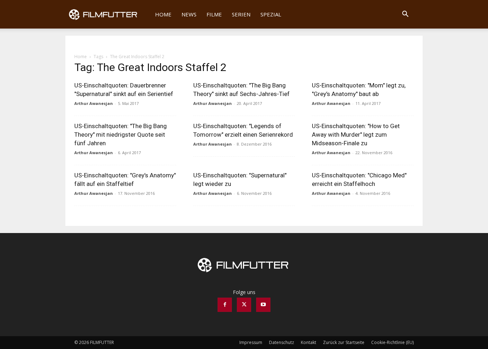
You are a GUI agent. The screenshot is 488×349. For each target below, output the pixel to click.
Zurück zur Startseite (343, 342)
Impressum (250, 342)
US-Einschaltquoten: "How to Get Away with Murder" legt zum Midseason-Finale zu (356, 134)
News (188, 14)
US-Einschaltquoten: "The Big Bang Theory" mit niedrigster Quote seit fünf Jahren (120, 134)
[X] (244, 305)
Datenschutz (281, 342)
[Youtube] (263, 305)
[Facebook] (225, 305)
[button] (405, 14)
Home (163, 14)
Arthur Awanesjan (93, 103)
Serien (241, 14)
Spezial (270, 14)
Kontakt (308, 342)
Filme (214, 14)
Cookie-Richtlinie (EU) (392, 342)
